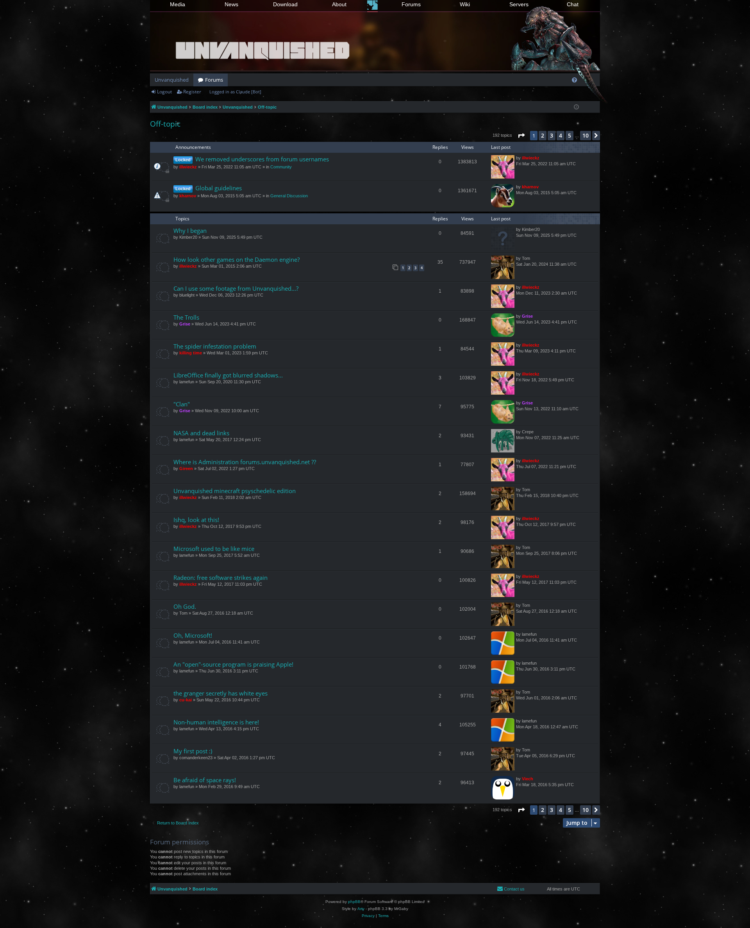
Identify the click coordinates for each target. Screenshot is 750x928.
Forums (411, 4)
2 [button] (542, 135)
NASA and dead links (201, 433)
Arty (360, 909)
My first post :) (192, 751)
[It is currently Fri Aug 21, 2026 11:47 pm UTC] (576, 107)
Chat (573, 4)
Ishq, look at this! (196, 520)
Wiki (465, 4)
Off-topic (165, 124)
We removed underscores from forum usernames (262, 159)
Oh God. (184, 606)
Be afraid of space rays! (204, 780)
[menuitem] (574, 79)
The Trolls (186, 317)
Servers (519, 4)
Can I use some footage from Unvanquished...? (235, 288)
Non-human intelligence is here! (216, 722)
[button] (521, 135)
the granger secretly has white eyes (220, 693)
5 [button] (569, 135)
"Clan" (181, 404)
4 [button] (560, 135)
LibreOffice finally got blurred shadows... (228, 375)
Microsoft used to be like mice (213, 549)
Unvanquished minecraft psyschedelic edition (234, 491)
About (339, 4)
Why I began (190, 230)
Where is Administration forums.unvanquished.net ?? (244, 462)
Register (192, 91)
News (231, 4)
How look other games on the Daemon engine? (236, 259)
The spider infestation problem (214, 346)
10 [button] (585, 135)
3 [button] (551, 135)
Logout (164, 91)
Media (177, 4)
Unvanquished (172, 79)
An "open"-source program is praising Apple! (233, 664)
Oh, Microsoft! (192, 635)
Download (285, 4)
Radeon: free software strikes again (220, 577)
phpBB (354, 901)
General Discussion (289, 195)
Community (281, 167)
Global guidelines (218, 188)
